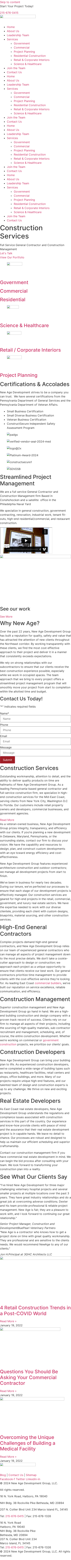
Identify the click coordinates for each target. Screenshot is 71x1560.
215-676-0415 (9, 12)
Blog (3, 1475)
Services (12, 39)
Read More (7, 820)
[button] (35, 820)
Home (11, 27)
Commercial (21, 47)
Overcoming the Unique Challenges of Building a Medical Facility (27, 1443)
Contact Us (14, 72)
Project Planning (24, 51)
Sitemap (31, 1475)
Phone (4, 724)
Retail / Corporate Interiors (30, 350)
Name (4, 713)
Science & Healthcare (28, 64)
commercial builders (48, 983)
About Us (13, 31)
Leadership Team (18, 35)
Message (6, 747)
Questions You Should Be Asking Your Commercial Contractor (29, 1377)
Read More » (8, 1321)
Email (3, 736)
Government (22, 43)
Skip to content (10, 2)
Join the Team (16, 68)
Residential (12, 299)
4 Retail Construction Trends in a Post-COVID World (35, 1310)
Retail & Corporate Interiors (31, 60)
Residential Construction (30, 55)
